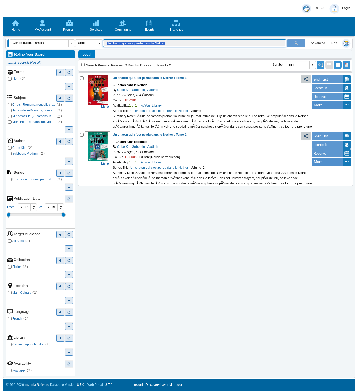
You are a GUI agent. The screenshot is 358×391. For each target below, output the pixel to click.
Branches (176, 29)
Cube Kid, (19, 148)
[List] (329, 65)
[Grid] (338, 65)
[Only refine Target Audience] (69, 234)
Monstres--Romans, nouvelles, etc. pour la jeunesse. (34, 122)
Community (123, 29)
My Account (43, 29)
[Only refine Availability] (69, 364)
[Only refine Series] (69, 173)
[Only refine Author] (69, 141)
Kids (334, 43)
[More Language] (60, 312)
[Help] (346, 43)
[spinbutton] (24, 207)
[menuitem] (327, 105)
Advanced (318, 43)
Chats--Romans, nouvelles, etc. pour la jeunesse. (34, 104)
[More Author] (60, 141)
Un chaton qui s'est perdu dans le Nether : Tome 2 (150, 135)
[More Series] (60, 173)
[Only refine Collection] (69, 260)
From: (11, 207)
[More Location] (60, 286)
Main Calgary (21, 292)
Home (16, 29)
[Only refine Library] (69, 338)
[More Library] (60, 338)
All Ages (18, 241)
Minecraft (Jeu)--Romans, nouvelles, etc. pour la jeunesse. (34, 116)
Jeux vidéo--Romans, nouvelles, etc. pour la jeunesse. (34, 110)
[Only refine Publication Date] (69, 199)
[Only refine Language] (69, 312)
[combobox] (39, 43)
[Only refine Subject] (69, 98)
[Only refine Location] (69, 286)
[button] (8, 43)
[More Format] (60, 72)
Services (96, 29)
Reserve (319, 97)
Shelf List (320, 79)
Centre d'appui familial (28, 344)
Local (86, 54)
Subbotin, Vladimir (25, 153)
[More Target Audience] (60, 234)
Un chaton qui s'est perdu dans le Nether (34, 179)
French (17, 318)
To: (40, 207)
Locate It (320, 88)
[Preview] (346, 65)
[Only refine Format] (69, 72)
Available (19, 371)
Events (149, 29)
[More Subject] (60, 98)
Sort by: (278, 64)
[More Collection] (60, 260)
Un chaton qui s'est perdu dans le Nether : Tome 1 (150, 78)
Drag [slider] (9, 215)
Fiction (17, 267)
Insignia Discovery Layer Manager (157, 385)
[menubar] (331, 105)
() (23, 79)
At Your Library (151, 105)
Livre (15, 79)
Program (69, 29)
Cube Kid (123, 90)
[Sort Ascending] (320, 65)
